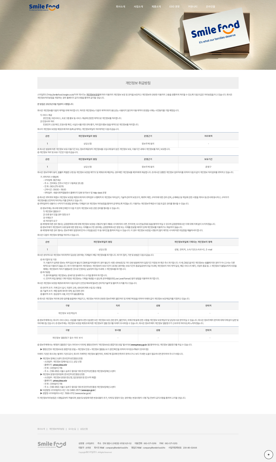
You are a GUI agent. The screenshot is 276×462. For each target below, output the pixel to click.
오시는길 (72, 429)
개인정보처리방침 (56, 429)
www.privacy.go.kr (139, 344)
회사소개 (41, 429)
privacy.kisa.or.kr (60, 365)
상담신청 (84, 429)
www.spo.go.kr (88, 390)
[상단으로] (268, 454)
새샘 (44, 7)
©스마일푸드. (91, 452)
